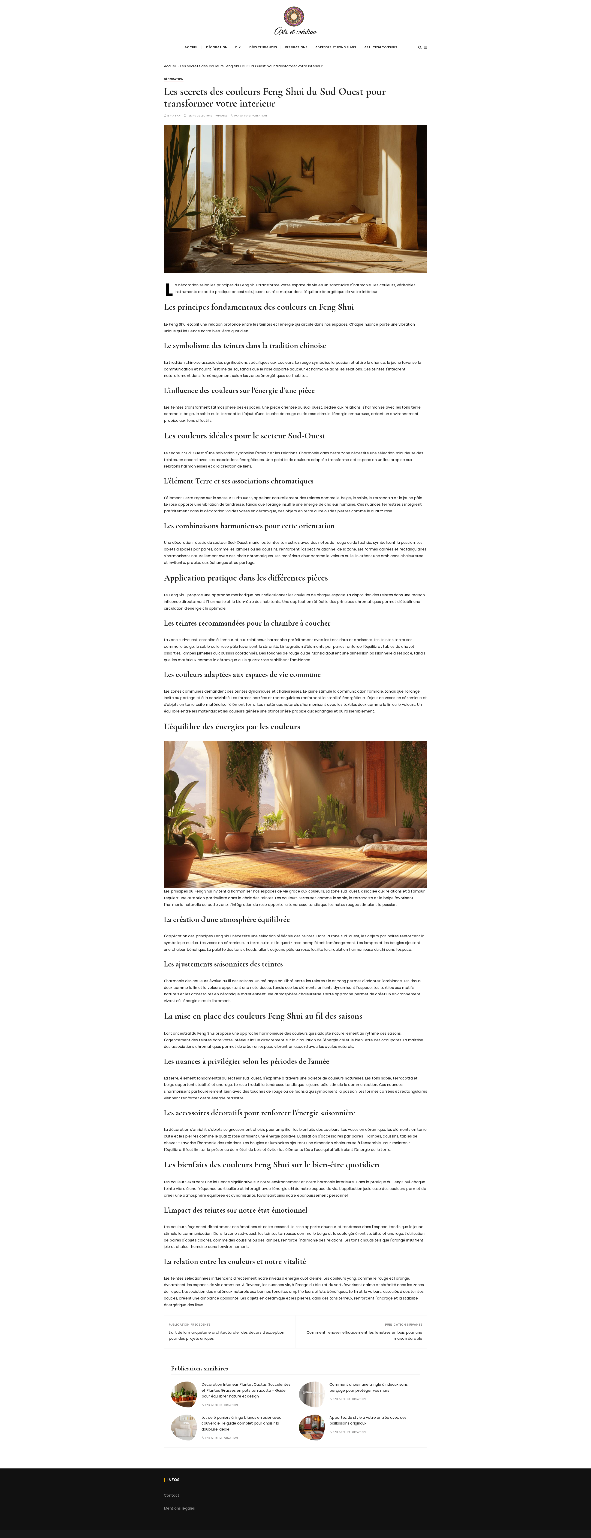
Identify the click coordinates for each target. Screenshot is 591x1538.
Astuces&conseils (380, 47)
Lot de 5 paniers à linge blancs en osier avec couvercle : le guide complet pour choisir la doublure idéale (241, 1423)
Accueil (191, 47)
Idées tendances (262, 47)
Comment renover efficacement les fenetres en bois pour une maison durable (364, 1335)
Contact (171, 1495)
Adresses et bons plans (335, 47)
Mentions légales (179, 1508)
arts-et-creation (253, 115)
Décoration (217, 47)
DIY (237, 47)
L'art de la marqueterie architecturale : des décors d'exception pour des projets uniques (226, 1335)
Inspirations (296, 47)
